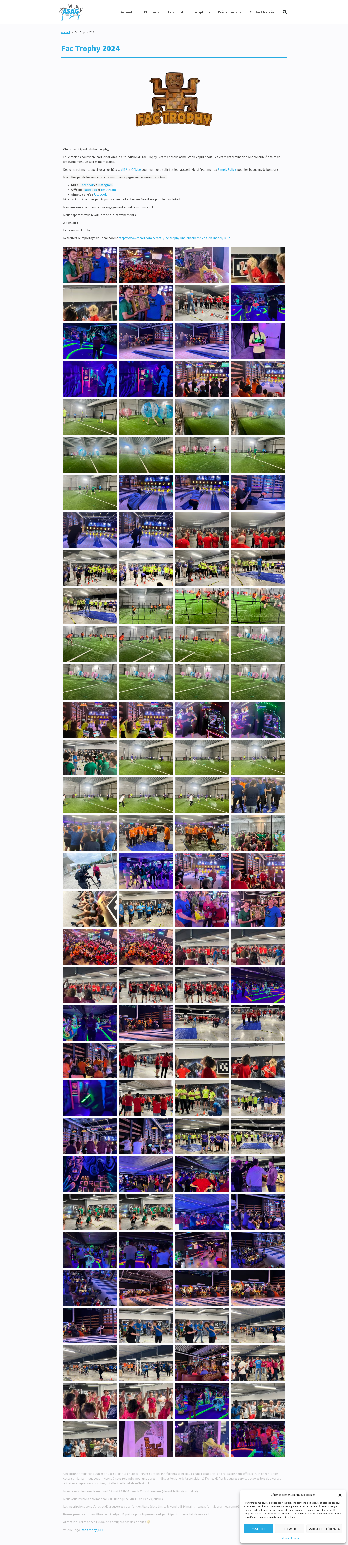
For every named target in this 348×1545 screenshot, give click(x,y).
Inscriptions (200, 12)
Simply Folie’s (227, 169)
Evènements (227, 12)
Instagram (105, 185)
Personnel (175, 12)
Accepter (259, 1529)
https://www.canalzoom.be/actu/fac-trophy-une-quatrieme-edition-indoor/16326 (175, 238)
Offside (136, 169)
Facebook (87, 185)
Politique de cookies (291, 1537)
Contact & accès (262, 12)
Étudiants (152, 12)
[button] (340, 1495)
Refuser (290, 1529)
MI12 (123, 169)
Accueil (126, 12)
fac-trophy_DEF (93, 1530)
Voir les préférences (324, 1529)
